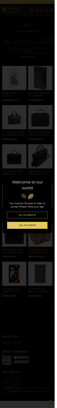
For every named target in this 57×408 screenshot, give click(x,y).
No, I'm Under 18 (27, 215)
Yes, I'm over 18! (27, 225)
